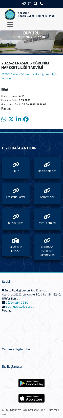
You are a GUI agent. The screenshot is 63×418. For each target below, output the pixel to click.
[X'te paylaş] (11, 119)
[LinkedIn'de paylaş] (18, 119)
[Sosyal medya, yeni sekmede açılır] (29, 4)
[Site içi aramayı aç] (35, 3)
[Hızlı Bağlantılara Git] (24, 3)
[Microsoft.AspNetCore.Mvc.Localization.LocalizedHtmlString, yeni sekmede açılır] (31, 383)
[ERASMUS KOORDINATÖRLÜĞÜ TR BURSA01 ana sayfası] (10, 14)
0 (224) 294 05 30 (17, 302)
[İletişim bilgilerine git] (41, 4)
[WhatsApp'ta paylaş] (3, 119)
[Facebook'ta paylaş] (26, 119)
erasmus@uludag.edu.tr (20, 306)
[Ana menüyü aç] (10, 24)
